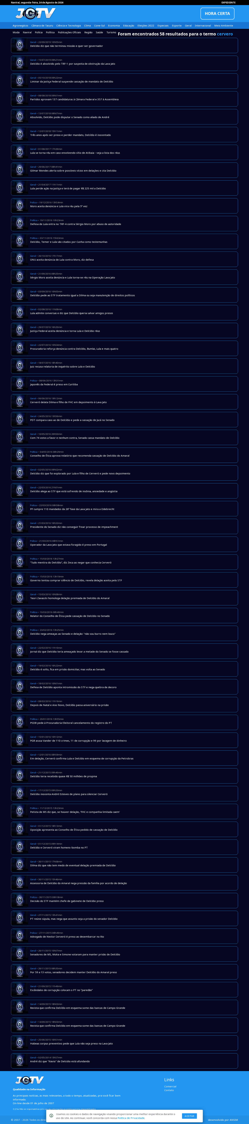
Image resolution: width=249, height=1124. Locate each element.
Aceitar (189, 1116)
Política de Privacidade (131, 1118)
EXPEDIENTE (228, 2)
